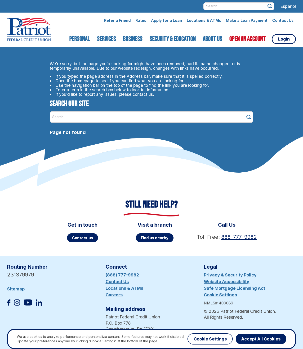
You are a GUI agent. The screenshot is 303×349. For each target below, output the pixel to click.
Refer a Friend (117, 20)
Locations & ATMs (204, 20)
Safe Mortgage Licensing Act (234, 288)
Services (106, 39)
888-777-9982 (239, 237)
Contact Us (283, 20)
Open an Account (247, 39)
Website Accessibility (226, 281)
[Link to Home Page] (29, 30)
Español (288, 6)
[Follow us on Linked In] (39, 304)
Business (133, 39)
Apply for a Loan (166, 20)
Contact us (82, 237)
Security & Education (173, 39)
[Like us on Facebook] (8, 304)
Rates (140, 20)
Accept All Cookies (261, 338)
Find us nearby (155, 237)
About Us (212, 39)
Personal (79, 39)
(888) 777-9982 (122, 274)
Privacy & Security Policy (230, 274)
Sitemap (16, 288)
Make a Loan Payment (246, 20)
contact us (143, 94)
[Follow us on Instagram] (17, 304)
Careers (114, 294)
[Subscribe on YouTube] (28, 304)
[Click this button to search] (269, 6)
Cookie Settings (220, 294)
